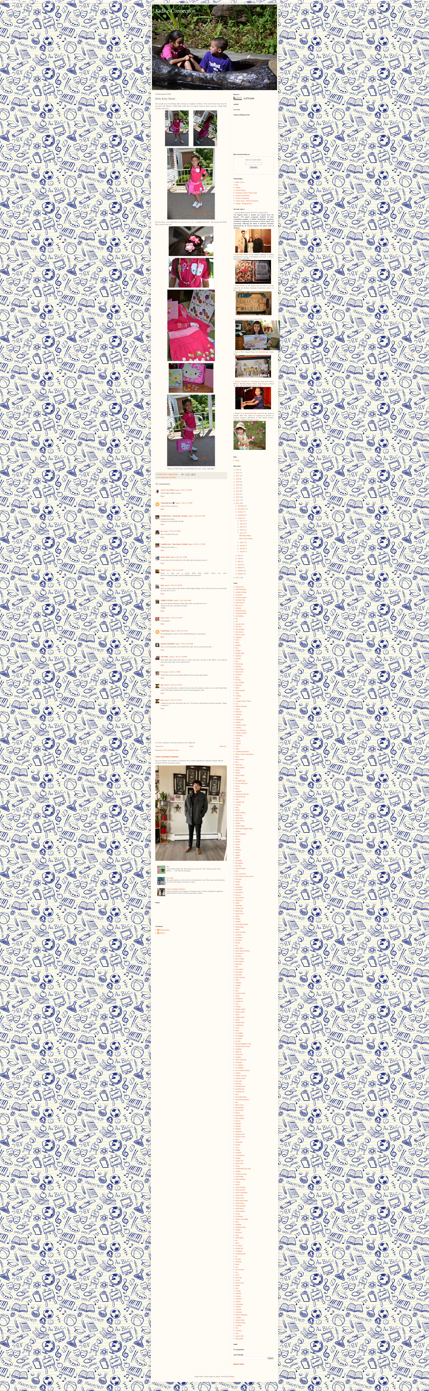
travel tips (239, 1277)
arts (237, 621)
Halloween (239, 900)
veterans (238, 1301)
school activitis (240, 1190)
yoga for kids (240, 1336)
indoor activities (241, 932)
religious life (240, 1161)
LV (162, 672)
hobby (237, 916)
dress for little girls (241, 783)
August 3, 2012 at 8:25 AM (173, 618)
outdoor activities (241, 1075)
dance (237, 757)
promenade (239, 1142)
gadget (238, 852)
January (240, 574)
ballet (237, 640)
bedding (238, 645)
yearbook (238, 1331)
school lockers (240, 1203)
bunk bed (238, 685)
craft (237, 746)
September (241, 515)
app (237, 619)
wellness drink (240, 1320)
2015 (238, 494)
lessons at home (240, 993)
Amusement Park (241, 613)
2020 (238, 479)
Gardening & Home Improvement (246, 193)
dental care (239, 765)
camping (238, 696)
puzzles (238, 1145)
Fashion (238, 187)
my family (239, 1038)
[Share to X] (190, 474)
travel (237, 1275)
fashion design (240, 826)
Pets (237, 185)
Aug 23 (242, 533)
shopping (238, 1224)
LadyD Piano (165, 631)
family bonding (240, 812)
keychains (239, 956)
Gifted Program (240, 868)
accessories (239, 595)
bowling (238, 680)
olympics (238, 1057)
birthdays (238, 656)
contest (238, 738)
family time (239, 818)
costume (238, 741)
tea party (238, 1259)
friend (237, 844)
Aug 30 (242, 524)
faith (237, 807)
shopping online (241, 1227)
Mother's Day (240, 1022)
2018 (238, 485)
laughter (238, 985)
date (237, 762)
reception (238, 1153)
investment (239, 937)
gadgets (238, 855)
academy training (241, 592)
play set (238, 1121)
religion (238, 1158)
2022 (238, 473)
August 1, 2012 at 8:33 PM (196, 516)
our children (239, 1065)
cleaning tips (239, 719)
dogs (237, 778)
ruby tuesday (240, 1176)
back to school (240, 634)
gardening (239, 860)
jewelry (238, 943)
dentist (238, 770)
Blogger (231, 1376)
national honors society (243, 1046)
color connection (241, 730)
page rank (239, 1081)
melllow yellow (240, 1009)
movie (237, 1028)
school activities (241, 1187)
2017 (238, 488)
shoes (237, 1222)
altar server (239, 605)
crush (237, 749)
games (237, 858)
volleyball (239, 1312)
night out (238, 1052)
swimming (239, 1251)
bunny (237, 688)
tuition (238, 1285)
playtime (238, 1129)
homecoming (240, 927)
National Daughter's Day (243, 1044)
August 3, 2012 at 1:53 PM (171, 672)
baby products (240, 629)
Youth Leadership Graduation (167, 756)
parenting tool (240, 1091)
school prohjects (241, 1206)
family (238, 810)
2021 (238, 476)
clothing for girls (241, 725)
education (239, 791)
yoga (237, 1333)
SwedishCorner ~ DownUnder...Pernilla (174, 516)
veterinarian (239, 1304)
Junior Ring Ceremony (243, 951)
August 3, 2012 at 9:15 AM (178, 631)
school (238, 1184)
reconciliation (240, 1155)
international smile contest (253, 413)
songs (237, 1235)
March (240, 567)
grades (238, 884)
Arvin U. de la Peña (167, 490)
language (238, 982)
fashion (238, 823)
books (237, 677)
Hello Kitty (239, 911)
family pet (239, 815)
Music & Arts (240, 182)
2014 (238, 497)
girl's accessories (241, 874)
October (240, 512)
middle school (240, 1017)
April (240, 564)
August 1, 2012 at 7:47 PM (183, 490)
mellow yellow (240, 1012)
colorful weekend (241, 733)
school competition (241, 1192)
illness (237, 929)
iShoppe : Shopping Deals (244, 203)
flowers (238, 839)
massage (238, 1006)
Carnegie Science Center (243, 701)
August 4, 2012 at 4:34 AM (172, 700)
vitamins (238, 1307)
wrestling (238, 1325)
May (239, 561)
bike (237, 648)
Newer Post (159, 746)
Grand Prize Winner (241, 254)
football (238, 842)
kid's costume (240, 959)
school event (239, 1195)
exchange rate (240, 802)
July (239, 555)
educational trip (240, 796)
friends (238, 847)
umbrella (238, 1293)
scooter (238, 1214)
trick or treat (239, 1283)
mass (237, 1004)
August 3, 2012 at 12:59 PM (178, 657)
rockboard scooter (241, 1174)
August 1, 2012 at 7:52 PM (183, 503)
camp (237, 693)
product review (240, 1137)
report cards (239, 1163)
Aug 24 (242, 530)
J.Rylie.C (162, 933)
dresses (238, 786)
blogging (238, 666)
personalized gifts (241, 1097)
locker (237, 996)
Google (238, 882)
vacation (238, 1296)
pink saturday (240, 1118)
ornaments (239, 1062)
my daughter (239, 1036)
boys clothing (240, 682)
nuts (162, 685)
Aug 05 (242, 551)
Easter (237, 789)
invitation (239, 940)
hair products (240, 898)
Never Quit (169, 878)
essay (237, 799)
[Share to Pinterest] (194, 474)
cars (237, 704)
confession (239, 735)
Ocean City (239, 1054)
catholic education (241, 706)
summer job (239, 1248)
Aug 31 (242, 521)
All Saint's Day (240, 600)
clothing (238, 722)
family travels (240, 820)
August (240, 518)
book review (239, 672)
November (241, 509)
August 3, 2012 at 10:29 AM (184, 644)
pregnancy (239, 1131)
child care (239, 712)
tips (237, 1267)
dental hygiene (240, 767)
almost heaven (240, 603)
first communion (241, 834)
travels (238, 1280)
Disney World (240, 775)
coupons (238, 743)
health (237, 903)
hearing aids (239, 908)
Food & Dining (240, 190)
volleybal (238, 1309)
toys (237, 1272)
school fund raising (242, 1200)
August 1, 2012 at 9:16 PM (171, 531)
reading (238, 1150)
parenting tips (240, 1089)
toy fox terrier (240, 1269)
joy (162, 531)
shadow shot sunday (242, 1219)
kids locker (239, 972)
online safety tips (241, 1060)
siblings (238, 1230)
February (241, 571)
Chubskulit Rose (166, 503)
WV (237, 1328)
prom (237, 1139)
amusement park (241, 611)
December (241, 506)
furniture (238, 850)
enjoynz (218, 1376)
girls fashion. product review (245, 876)
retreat (238, 1166)
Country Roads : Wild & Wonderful (247, 201)
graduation (239, 887)
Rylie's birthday (240, 1179)
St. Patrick (239, 1246)
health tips (239, 905)
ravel (237, 1147)
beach (237, 642)
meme (237, 1014)
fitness (237, 836)
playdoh (238, 1126)
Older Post (223, 746)
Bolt (167, 866)
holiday (238, 919)
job (237, 945)
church (238, 717)
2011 (238, 577)
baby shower (239, 632)
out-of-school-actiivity (243, 1070)
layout (237, 988)
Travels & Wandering (242, 198)
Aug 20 (242, 545)
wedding (238, 1317)
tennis (237, 1264)
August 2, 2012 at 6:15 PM (178, 557)
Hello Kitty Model (245, 535)
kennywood (239, 953)
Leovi (162, 618)
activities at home (241, 597)
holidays (238, 921)
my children (239, 1033)
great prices (239, 892)
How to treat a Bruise (246, 538)
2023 (238, 470)
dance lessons (240, 759)
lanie (162, 585)
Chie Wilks (165, 656)
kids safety (239, 975)
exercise (238, 805)
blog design (239, 664)
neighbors (239, 1049)
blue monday (240, 669)
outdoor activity (241, 1078)
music (237, 1030)
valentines (239, 1299)
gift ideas (238, 866)
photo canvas (240, 1105)
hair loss (238, 895)
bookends (238, 674)
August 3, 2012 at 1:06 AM (174, 570)
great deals (239, 889)
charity (238, 709)
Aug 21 (242, 542)
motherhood (239, 1025)
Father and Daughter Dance (244, 828)
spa (237, 1240)
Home (191, 746)
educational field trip (242, 794)
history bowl (239, 913)
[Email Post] (182, 474)
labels (237, 980)
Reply (162, 496)
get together (239, 863)
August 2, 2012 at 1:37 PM (196, 544)
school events (240, 1198)
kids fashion (172, 477)
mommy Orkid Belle (168, 644)
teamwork (239, 1261)
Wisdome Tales (240, 1323)
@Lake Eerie (240, 587)
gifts (237, 871)
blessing (238, 658)
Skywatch (239, 1232)
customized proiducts (242, 751)
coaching (238, 727)
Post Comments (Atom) (171, 750)
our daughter (240, 1068)
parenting (238, 1084)
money (238, 1020)
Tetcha (163, 570)
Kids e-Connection (175, 10)
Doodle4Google (263, 352)
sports (237, 1243)
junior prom (239, 948)
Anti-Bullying (239, 319)
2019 (238, 482)
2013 (238, 500)
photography (239, 1107)
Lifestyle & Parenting (242, 195)
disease (238, 773)
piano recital (239, 1110)
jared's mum (165, 557)
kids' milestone (240, 977)
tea (236, 1256)
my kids (238, 1041)
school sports (240, 1208)
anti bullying (240, 616)
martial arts (239, 1001)
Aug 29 (242, 527)
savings (238, 1182)
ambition (238, 608)
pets (237, 1102)
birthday (238, 650)
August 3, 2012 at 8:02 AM (182, 600)
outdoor (238, 1073)
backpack (238, 637)
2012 (238, 503)
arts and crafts (240, 624)
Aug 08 (242, 548)
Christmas (239, 714)
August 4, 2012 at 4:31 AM (172, 685)
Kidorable (239, 964)
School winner (240, 285)
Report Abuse (238, 1364)
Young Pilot (239, 1339)
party (237, 1094)
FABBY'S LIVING (167, 600)
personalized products (242, 1099)
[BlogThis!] (188, 474)
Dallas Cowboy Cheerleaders (244, 754)
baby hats (238, 626)
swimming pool (240, 1254)
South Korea (239, 1238)
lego (237, 991)
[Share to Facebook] (192, 474)
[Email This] (186, 474)
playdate (238, 1123)
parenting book (240, 1086)
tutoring (238, 1291)
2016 (238, 491)
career (237, 698)
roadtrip (238, 1171)
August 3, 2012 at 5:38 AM (173, 585)
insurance (238, 935)
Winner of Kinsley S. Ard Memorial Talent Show (252, 381)
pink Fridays (239, 1115)
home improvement (242, 924)
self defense (239, 1216)
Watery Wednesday (241, 1315)
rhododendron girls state (243, 1168)
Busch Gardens (240, 690)
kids (237, 967)
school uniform (240, 1211)
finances (238, 831)
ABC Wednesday (241, 589)
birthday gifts (164, 477)
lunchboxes (239, 998)
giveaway (238, 879)
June (239, 558)
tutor (237, 1288)
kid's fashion (239, 961)
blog (237, 661)
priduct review (240, 1134)
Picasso (238, 1113)
